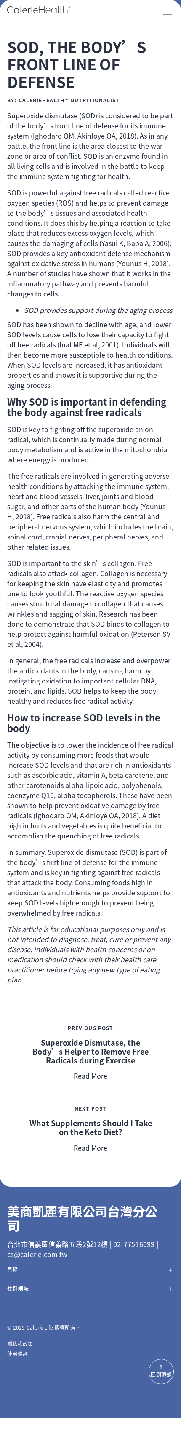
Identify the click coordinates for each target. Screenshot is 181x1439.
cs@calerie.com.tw (37, 1254)
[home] (38, 9)
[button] (167, 9)
